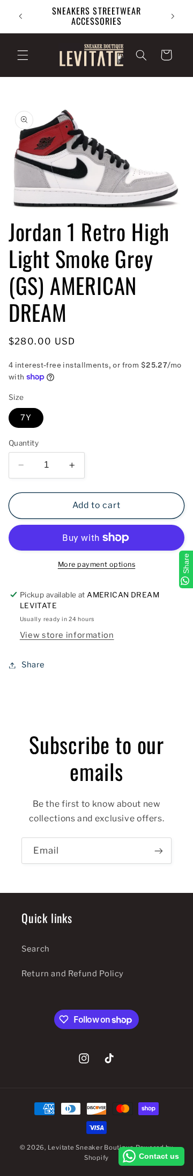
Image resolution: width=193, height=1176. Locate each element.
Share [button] (33, 665)
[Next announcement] (172, 16)
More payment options (97, 564)
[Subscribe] (158, 850)
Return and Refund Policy (72, 973)
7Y (26, 417)
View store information (67, 635)
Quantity (24, 443)
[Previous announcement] (20, 16)
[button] (22, 55)
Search (35, 949)
